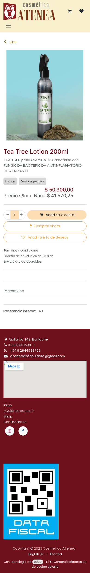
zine (13, 42)
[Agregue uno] (21, 214)
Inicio (7, 405)
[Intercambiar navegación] (8, 25)
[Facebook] (23, 430)
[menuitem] (36, 554)
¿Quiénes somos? (18, 411)
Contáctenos (15, 422)
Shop (7, 416)
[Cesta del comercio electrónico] (69, 11)
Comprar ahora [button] (47, 226)
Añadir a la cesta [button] (59, 215)
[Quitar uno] (8, 214)
